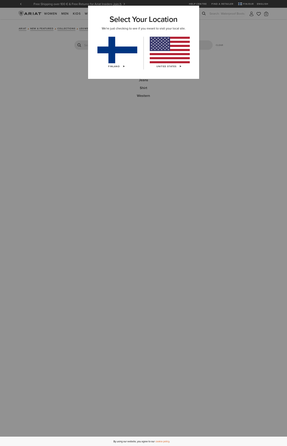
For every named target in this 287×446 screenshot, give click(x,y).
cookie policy (162, 441)
